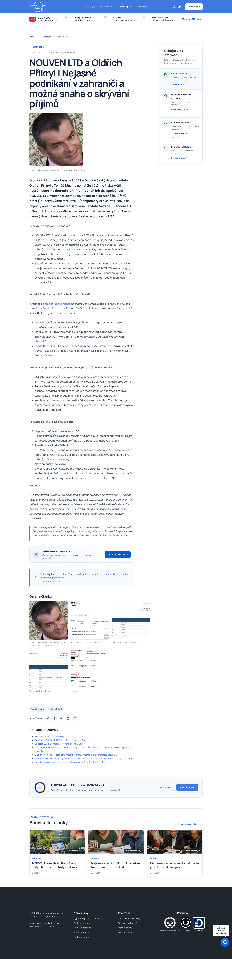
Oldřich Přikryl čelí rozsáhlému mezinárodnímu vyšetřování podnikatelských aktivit (77, 754)
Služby (89, 6)
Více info (164, 787)
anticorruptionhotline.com (108, 574)
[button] (180, 6)
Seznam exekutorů (127, 923)
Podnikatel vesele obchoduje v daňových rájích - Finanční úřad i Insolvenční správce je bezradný (83, 758)
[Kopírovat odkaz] (47, 718)
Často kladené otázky (129, 918)
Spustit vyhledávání (116, 554)
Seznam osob (125, 932)
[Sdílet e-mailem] (74, 718)
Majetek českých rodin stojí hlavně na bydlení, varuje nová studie (116, 865)
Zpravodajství (124, 6)
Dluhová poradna (82, 927)
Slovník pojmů (125, 927)
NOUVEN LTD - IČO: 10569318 (49, 736)
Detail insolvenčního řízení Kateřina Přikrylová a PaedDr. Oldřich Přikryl (70, 762)
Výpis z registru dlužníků (86, 918)
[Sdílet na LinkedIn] (68, 718)
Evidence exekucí (82, 923)
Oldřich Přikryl (55, 709)
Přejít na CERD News (191, 19)
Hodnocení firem (82, 936)
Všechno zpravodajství (189, 824)
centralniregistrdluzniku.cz (49, 923)
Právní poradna (81, 932)
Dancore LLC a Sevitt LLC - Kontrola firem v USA (59, 743)
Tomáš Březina (37, 709)
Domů (32, 36)
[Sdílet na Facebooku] (54, 718)
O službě (141, 6)
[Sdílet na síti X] (61, 718)
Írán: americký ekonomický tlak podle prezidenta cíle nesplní (174, 865)
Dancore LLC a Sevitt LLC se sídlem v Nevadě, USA (60, 740)
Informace (105, 6)
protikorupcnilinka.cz (58, 304)
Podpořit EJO (186, 787)
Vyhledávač (194, 6)
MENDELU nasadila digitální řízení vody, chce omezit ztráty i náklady (54, 865)
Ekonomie (38, 47)
